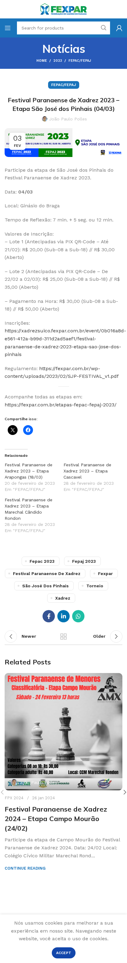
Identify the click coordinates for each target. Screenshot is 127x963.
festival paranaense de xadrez (46, 573)
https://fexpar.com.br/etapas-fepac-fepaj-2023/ (61, 405)
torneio (94, 585)
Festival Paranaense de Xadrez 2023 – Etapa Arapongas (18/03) (28, 471)
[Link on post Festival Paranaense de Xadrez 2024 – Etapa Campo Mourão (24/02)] (63, 731)
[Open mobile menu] (8, 28)
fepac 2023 (42, 561)
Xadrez (62, 598)
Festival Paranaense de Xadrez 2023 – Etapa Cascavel (87, 471)
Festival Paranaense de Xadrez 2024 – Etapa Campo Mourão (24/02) (56, 818)
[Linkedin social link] (63, 616)
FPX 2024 (14, 798)
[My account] (119, 28)
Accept (63, 953)
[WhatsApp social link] (78, 616)
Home (41, 61)
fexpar (105, 573)
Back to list (63, 636)
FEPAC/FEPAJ (79, 61)
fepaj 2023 (84, 561)
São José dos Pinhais (45, 585)
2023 (57, 61)
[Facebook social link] (49, 616)
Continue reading (25, 868)
